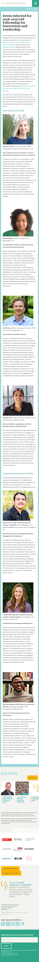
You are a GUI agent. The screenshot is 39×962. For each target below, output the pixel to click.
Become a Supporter (11, 873)
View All (32, 777)
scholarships (14, 885)
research (20, 882)
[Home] (14, 3)
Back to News (32, 9)
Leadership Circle (10, 868)
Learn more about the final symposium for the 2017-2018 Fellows (19, 88)
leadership (27, 885)
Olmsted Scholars (9, 47)
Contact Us (5, 909)
